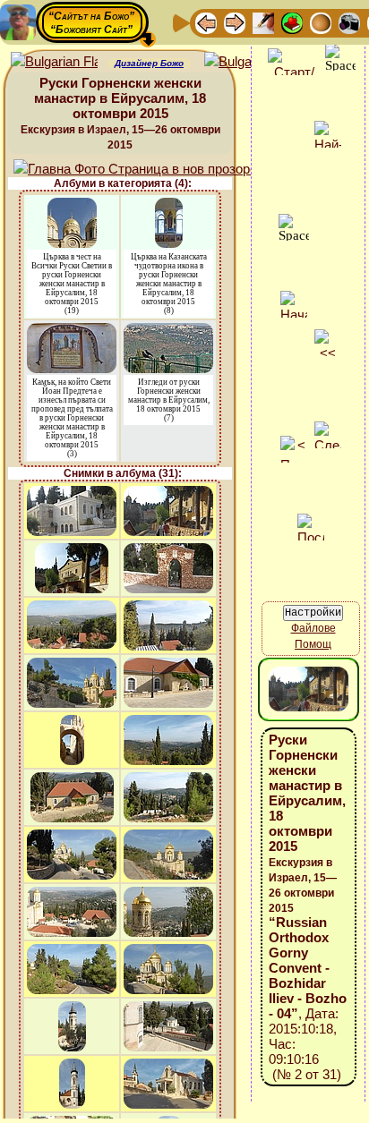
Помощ (313, 644)
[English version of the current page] (54, 62)
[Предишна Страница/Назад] (206, 22)
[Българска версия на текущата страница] (247, 62)
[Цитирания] (292, 22)
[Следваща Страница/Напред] (234, 22)
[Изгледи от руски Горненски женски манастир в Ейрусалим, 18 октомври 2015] (168, 331)
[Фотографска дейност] (349, 22)
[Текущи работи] (320, 22)
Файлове (313, 628)
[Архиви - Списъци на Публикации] (263, 22)
